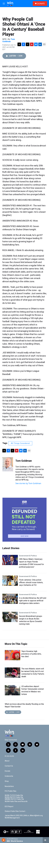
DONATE (41, 3)
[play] (3, 840)
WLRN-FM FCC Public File (14, 797)
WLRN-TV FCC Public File (14, 795)
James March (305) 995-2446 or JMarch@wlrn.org (24, 815)
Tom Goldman (8, 40)
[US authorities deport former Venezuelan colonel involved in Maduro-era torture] (12, 690)
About (7, 761)
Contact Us (9, 766)
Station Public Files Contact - (15, 811)
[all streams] (46, 840)
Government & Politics (28, 556)
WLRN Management (12, 818)
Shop (7, 781)
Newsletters (9, 786)
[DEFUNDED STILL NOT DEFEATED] (24, 520)
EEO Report (9, 806)
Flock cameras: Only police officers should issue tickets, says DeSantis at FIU (31, 582)
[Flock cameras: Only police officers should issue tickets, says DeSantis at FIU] (10, 581)
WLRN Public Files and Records (16, 801)
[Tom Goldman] (7, 464)
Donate (7, 771)
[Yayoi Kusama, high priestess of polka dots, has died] (12, 655)
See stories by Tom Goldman (28, 483)
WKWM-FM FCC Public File (14, 799)
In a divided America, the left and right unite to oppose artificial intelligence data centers (32, 600)
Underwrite (9, 776)
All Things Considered (20, 443)
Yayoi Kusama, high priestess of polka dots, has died (31, 654)
